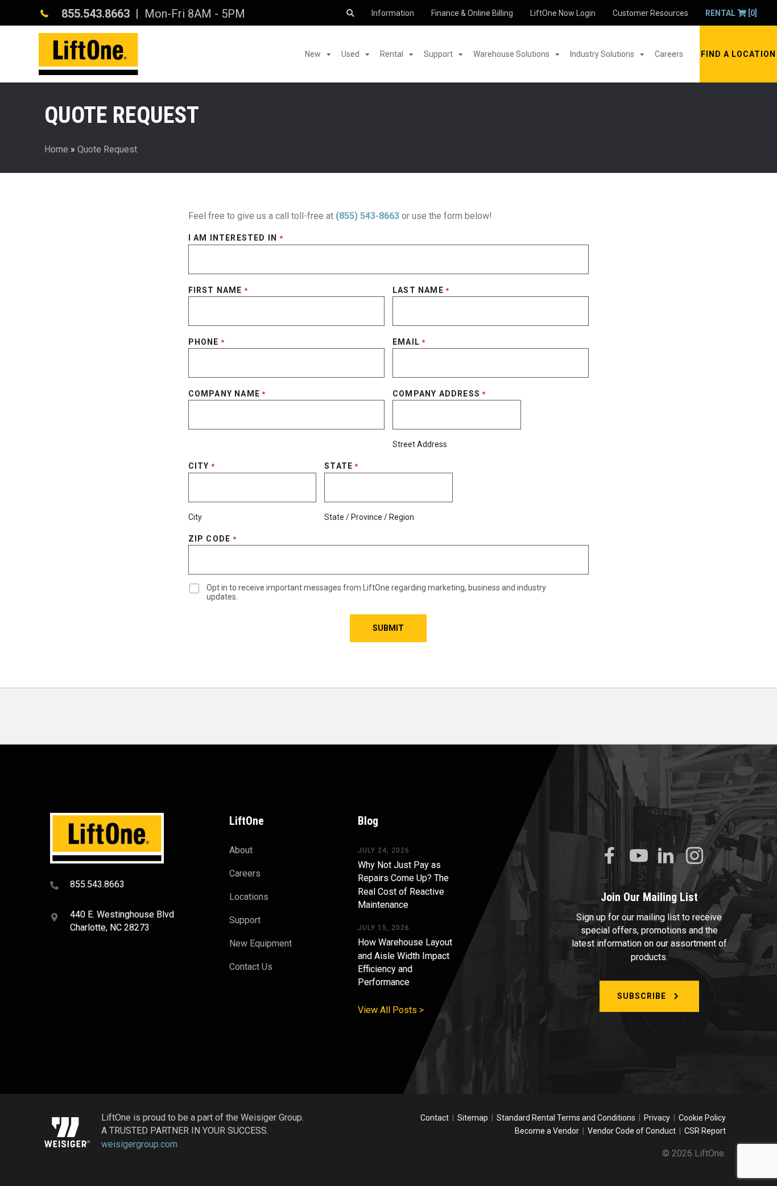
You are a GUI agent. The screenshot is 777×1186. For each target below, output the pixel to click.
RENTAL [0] (731, 13)
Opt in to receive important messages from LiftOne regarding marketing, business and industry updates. (376, 592)
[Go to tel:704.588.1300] (125, 885)
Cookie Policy (702, 1117)
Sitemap (474, 1117)
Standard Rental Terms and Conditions (566, 1117)
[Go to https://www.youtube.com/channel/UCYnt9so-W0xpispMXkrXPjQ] (637, 856)
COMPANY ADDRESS (439, 393)
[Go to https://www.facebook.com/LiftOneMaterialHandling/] (609, 856)
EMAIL (408, 341)
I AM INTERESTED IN (235, 237)
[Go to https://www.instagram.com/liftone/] (694, 856)
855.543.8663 (95, 13)
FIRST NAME (218, 290)
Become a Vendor (547, 1130)
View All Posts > (391, 1010)
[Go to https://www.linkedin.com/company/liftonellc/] (666, 856)
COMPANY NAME (227, 393)
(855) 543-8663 (367, 215)
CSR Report (705, 1130)
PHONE (206, 341)
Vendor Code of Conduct (633, 1130)
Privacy (657, 1117)
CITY (201, 465)
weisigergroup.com (139, 1144)
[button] (738, 54)
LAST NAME (420, 290)
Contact (435, 1117)
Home (56, 149)
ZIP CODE (212, 538)
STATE (341, 465)
